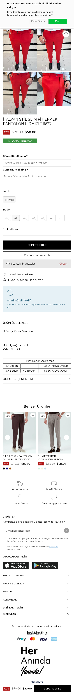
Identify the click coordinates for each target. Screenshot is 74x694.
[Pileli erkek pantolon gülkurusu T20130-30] (19, 433)
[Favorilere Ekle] (66, 34)
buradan (53, 546)
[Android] (45, 565)
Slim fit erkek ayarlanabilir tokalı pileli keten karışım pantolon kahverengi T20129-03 (52, 458)
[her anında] (37, 660)
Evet (57, 21)
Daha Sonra (38, 21)
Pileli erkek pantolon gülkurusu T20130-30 (17, 458)
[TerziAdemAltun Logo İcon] (37, 633)
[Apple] (16, 565)
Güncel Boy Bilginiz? (15, 156)
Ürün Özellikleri (16, 323)
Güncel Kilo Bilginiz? (15, 169)
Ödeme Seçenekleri (18, 379)
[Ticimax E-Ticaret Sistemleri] (37, 683)
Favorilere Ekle (32, 415)
